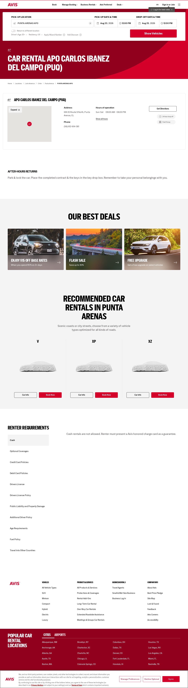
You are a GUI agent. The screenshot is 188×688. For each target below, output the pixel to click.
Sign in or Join (168, 5)
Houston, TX (153, 642)
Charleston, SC (83, 647)
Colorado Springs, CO (86, 664)
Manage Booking (69, 5)
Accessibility (152, 620)
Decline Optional (151, 679)
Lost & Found (153, 604)
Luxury (45, 620)
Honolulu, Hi (118, 664)
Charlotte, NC (83, 653)
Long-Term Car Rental (86, 604)
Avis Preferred (106, 5)
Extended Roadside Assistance (90, 614)
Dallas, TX (117, 647)
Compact (46, 604)
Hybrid (45, 609)
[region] (94, 679)
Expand (14, 110)
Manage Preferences (130, 679)
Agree (171, 679)
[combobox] (52, 23)
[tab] (48, 635)
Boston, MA (47, 664)
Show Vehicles (153, 33)
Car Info (25, 395)
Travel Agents (118, 587)
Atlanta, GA (47, 653)
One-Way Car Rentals (86, 609)
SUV (44, 593)
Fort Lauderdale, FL (121, 658)
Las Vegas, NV (154, 647)
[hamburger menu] (179, 5)
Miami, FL (152, 658)
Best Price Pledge (155, 593)
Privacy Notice (37, 685)
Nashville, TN (154, 664)
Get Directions (163, 109)
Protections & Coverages (88, 593)
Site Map (151, 598)
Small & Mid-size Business (123, 593)
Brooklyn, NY (82, 642)
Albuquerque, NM (49, 642)
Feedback (151, 609)
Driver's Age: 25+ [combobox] (18, 34)
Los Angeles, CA (155, 653)
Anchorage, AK (48, 647)
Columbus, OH (119, 642)
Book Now (50, 395)
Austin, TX (46, 658)
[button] (29, 124)
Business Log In (119, 598)
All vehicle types (49, 587)
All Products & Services (87, 587)
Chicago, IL (82, 658)
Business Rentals (88, 5)
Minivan (45, 598)
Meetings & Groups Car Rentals (90, 620)
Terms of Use (76, 685)
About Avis (151, 587)
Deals (119, 5)
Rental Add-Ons (84, 598)
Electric (45, 614)
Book (54, 5)
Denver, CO (117, 653)
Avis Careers (152, 614)
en (157, 5)
